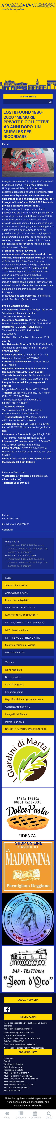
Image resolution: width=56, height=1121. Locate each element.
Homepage (9, 1058)
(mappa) (22, 437)
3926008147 (18, 1041)
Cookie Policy (37, 1048)
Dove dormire (12, 677)
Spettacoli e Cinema (16, 585)
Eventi (8, 577)
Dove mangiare (13, 669)
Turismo (9, 662)
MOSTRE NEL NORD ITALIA (20, 607)
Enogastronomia (14, 692)
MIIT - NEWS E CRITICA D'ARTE (22, 637)
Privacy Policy (23, 1048)
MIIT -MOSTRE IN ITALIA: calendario (24, 622)
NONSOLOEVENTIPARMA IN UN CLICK (26, 729)
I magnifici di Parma (16, 714)
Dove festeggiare (14, 684)
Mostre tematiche (14, 652)
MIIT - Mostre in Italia (16, 630)
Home (7, 1117)
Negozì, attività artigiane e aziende (24, 699)
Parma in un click (14, 721)
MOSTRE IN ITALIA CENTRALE (21, 615)
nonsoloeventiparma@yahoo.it (18, 1029)
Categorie (21, 1117)
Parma (5, 144)
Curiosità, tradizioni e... (17, 706)
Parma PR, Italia (10, 518)
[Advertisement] (28, 46)
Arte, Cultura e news (16, 592)
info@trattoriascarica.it (16, 399)
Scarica (16, 392)
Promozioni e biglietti (16, 600)
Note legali (9, 1048)
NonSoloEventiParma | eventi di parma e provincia (28, 8)
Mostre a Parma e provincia (20, 644)
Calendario (35, 1117)
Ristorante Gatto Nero (14, 472)
